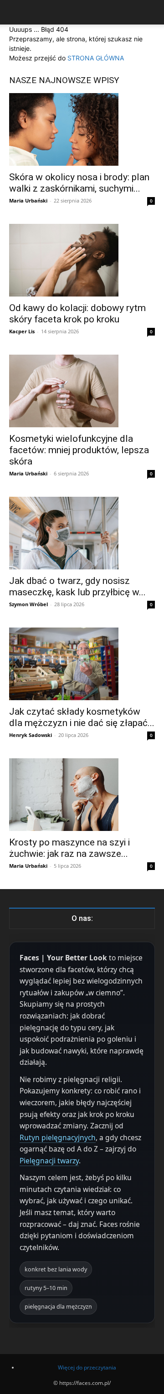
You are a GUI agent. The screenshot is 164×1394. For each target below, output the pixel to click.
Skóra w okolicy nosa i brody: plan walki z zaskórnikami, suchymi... (79, 183)
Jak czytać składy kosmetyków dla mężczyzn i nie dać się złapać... (81, 717)
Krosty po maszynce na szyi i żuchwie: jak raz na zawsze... (69, 848)
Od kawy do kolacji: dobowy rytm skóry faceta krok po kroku (77, 313)
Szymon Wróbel (28, 604)
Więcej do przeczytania (87, 1367)
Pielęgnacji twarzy (49, 1161)
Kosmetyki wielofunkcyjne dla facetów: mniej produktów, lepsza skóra (79, 450)
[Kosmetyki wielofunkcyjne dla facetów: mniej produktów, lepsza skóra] (82, 391)
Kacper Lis (22, 331)
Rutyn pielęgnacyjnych (58, 1137)
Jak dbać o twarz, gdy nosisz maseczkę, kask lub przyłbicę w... (77, 586)
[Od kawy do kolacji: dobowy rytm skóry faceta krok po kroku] (82, 260)
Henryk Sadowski (30, 735)
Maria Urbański (28, 200)
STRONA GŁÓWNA (95, 58)
